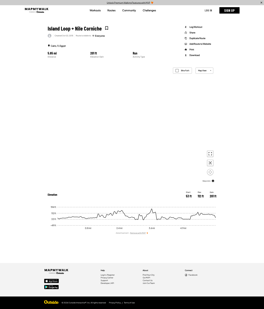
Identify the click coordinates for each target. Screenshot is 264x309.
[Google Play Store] (51, 287)
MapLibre (207, 181)
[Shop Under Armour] (51, 302)
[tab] (95, 10)
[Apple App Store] (51, 281)
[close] (261, 3)
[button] (208, 10)
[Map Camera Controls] (210, 172)
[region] (132, 124)
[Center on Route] (210, 163)
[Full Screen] (210, 154)
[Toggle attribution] (213, 181)
